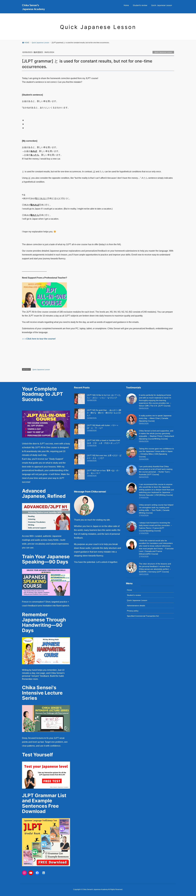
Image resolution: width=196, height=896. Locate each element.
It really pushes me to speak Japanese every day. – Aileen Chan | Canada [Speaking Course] (155, 418)
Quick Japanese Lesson (163, 52)
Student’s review (134, 595)
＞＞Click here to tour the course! (39, 339)
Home (129, 590)
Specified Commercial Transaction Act (143, 616)
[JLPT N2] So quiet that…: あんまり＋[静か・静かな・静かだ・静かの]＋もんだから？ (104, 412)
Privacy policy (132, 611)
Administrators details (136, 605)
